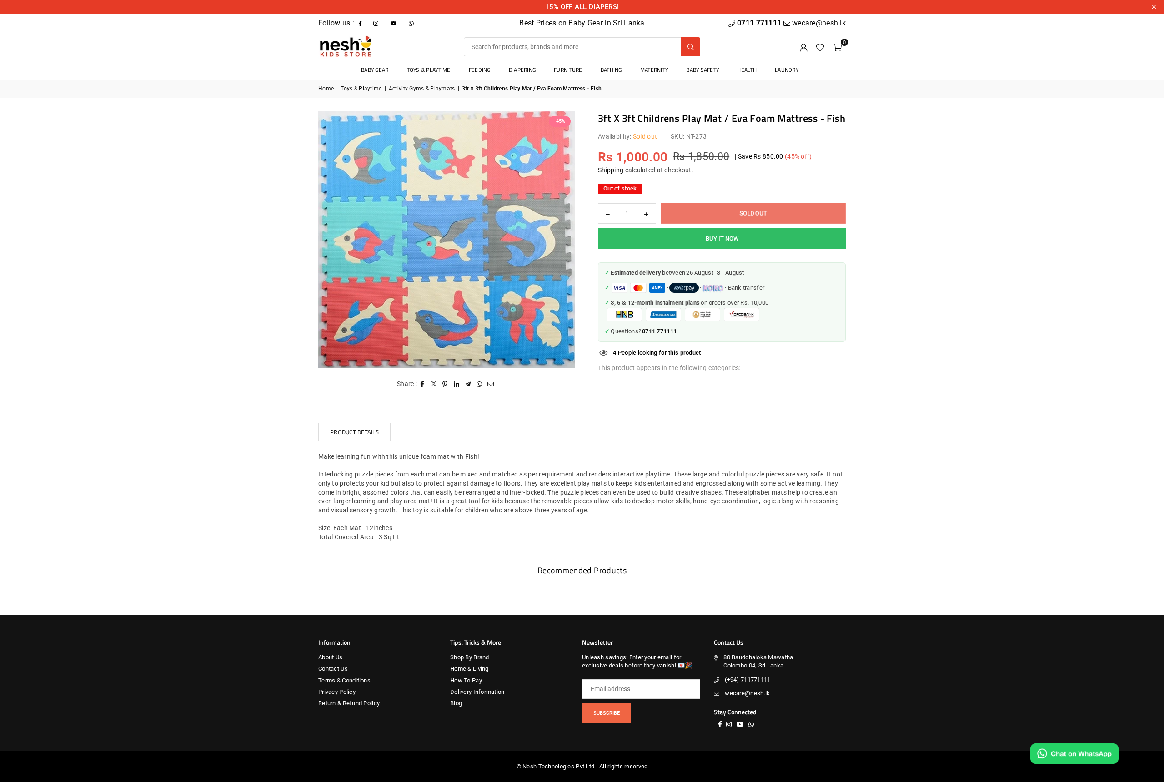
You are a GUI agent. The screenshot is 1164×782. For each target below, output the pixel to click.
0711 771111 (760, 23)
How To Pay (466, 680)
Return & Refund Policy (349, 703)
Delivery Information (477, 691)
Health (747, 69)
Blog (456, 703)
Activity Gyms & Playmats (422, 88)
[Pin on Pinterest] (445, 384)
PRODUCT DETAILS (354, 431)
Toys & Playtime (429, 69)
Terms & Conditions (344, 680)
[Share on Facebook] (422, 384)
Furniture (568, 69)
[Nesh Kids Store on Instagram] (376, 23)
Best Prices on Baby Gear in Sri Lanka (581, 23)
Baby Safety (702, 69)
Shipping (610, 170)
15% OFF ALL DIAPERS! (582, 7)
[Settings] (803, 47)
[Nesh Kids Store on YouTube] (395, 23)
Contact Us (333, 668)
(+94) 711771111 (747, 679)
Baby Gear (375, 69)
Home (326, 88)
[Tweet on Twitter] (434, 384)
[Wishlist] (820, 47)
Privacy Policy (337, 691)
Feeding (480, 69)
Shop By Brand (469, 657)
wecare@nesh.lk (747, 693)
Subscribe (606, 713)
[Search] (690, 46)
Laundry (786, 69)
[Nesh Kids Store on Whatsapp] (412, 23)
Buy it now (722, 238)
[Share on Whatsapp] (479, 384)
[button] (837, 47)
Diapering (522, 69)
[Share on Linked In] (456, 384)
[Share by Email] (490, 384)
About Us (330, 657)
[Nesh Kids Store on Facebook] (361, 23)
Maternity (654, 69)
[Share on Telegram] (468, 384)
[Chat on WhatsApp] (1074, 753)
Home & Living (469, 668)
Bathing (611, 69)
